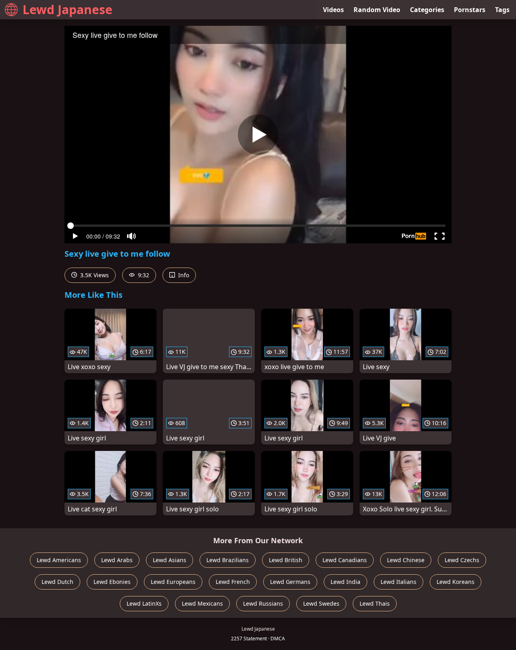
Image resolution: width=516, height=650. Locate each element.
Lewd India (345, 582)
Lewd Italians (398, 582)
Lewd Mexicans (202, 603)
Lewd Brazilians (227, 560)
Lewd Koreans (455, 582)
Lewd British (285, 560)
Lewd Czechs (462, 560)
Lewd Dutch (57, 582)
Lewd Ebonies (112, 582)
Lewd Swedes (321, 603)
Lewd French (233, 582)
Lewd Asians (169, 560)
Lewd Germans (290, 582)
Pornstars (469, 9)
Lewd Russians (263, 603)
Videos (333, 9)
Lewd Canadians (344, 560)
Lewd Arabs (117, 560)
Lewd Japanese (67, 9)
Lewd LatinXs (144, 603)
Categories (427, 9)
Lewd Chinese (405, 560)
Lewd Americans (59, 560)
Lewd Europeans (173, 582)
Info (183, 275)
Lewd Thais (375, 603)
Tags (502, 9)
